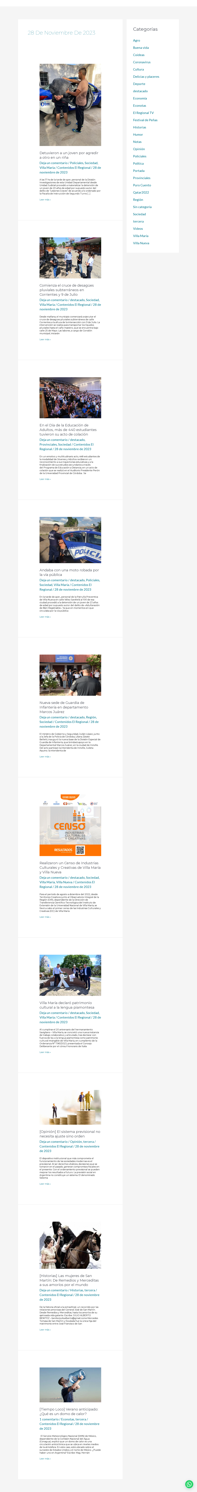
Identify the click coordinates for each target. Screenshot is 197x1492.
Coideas (138, 55)
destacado (77, 300)
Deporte (139, 84)
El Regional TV (143, 113)
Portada (138, 171)
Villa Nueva (64, 882)
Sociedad (91, 163)
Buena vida (141, 47)
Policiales (76, 163)
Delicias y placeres (146, 76)
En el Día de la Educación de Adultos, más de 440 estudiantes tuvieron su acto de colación (68, 429)
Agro (136, 40)
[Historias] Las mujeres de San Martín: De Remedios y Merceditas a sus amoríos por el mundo (69, 1280)
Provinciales (48, 444)
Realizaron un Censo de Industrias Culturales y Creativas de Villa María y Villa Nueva (70, 867)
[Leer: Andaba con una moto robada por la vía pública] (70, 540)
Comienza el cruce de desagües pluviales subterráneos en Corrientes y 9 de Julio (67, 290)
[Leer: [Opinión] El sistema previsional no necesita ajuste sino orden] (70, 1107)
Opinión (76, 1141)
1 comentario (49, 1419)
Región (91, 717)
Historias (76, 1290)
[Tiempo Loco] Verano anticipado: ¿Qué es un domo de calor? (69, 1411)
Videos (138, 228)
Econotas (67, 1419)
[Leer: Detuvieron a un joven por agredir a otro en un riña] (70, 104)
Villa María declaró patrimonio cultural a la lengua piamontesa (67, 1005)
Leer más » (45, 199)
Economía (140, 98)
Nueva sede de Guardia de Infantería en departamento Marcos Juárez (64, 707)
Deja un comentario (54, 163)
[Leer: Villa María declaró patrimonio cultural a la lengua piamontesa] (70, 975)
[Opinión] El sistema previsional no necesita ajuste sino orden (70, 1134)
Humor (138, 134)
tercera (88, 1141)
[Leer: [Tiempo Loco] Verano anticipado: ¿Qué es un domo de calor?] (70, 1384)
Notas (137, 142)
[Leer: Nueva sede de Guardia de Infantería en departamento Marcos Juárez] (70, 675)
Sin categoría (142, 207)
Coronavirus (141, 62)
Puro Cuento (142, 185)
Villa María (47, 167)
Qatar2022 (141, 192)
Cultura (138, 69)
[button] (189, 1484)
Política (138, 163)
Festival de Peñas (145, 120)
